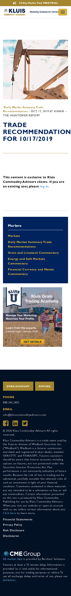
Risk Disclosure (13, 530)
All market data (12, 558)
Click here (9, 513)
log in (44, 186)
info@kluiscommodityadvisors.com (24, 414)
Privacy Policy (12, 524)
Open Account (18, 386)
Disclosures (11, 535)
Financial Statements (18, 519)
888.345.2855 (11, 402)
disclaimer (9, 580)
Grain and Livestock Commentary (33, 252)
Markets (14, 235)
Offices (44, 386)
